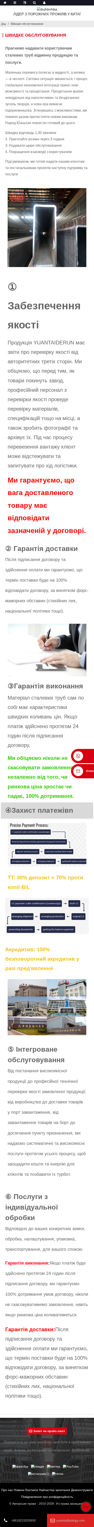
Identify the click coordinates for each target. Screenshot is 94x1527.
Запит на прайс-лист (49, 1431)
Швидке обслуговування (27, 24)
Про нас (7, 1490)
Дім (3, 24)
